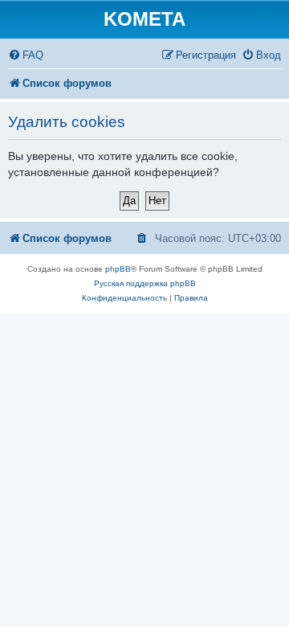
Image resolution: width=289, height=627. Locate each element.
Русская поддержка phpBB (145, 283)
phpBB (118, 268)
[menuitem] (25, 55)
